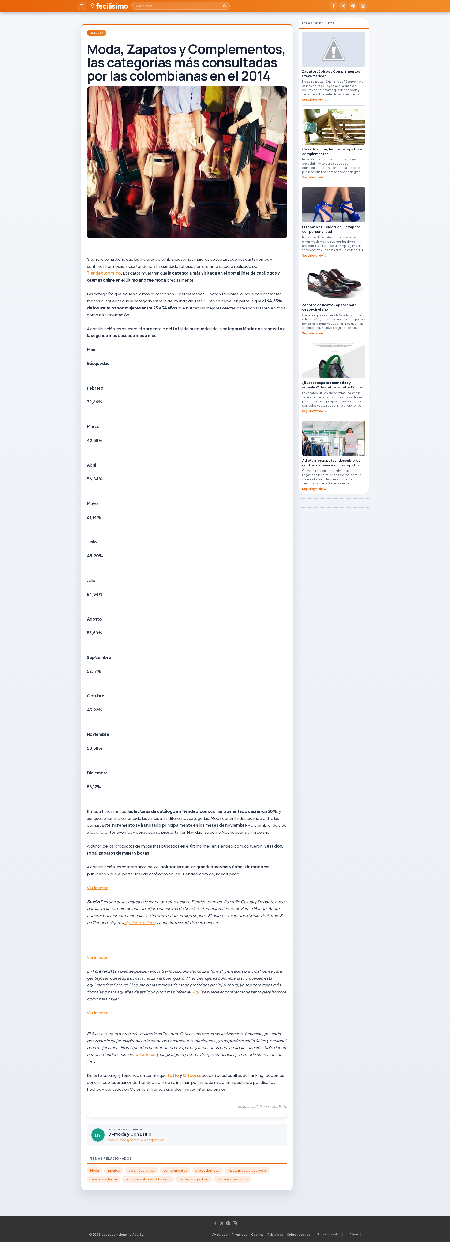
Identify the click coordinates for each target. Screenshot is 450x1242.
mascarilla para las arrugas (247, 1170)
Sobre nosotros (298, 1234)
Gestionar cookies (328, 1234)
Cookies (257, 1234)
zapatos (113, 1170)
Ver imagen (97, 887)
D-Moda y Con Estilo (129, 1134)
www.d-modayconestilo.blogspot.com (136, 1140)
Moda (94, 1170)
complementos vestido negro (147, 1179)
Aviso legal (220, 1234)
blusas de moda (207, 1170)
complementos (175, 1170)
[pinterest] (353, 6)
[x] (343, 6)
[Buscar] (224, 5)
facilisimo (112, 6)
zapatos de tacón (103, 1179)
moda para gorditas (194, 1179)
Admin (354, 1234)
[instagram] (363, 6)
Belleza (97, 33)
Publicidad (275, 1234)
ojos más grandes (141, 1170)
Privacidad (240, 1234)
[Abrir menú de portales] (82, 6)
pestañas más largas (232, 1179)
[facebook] (334, 6)
